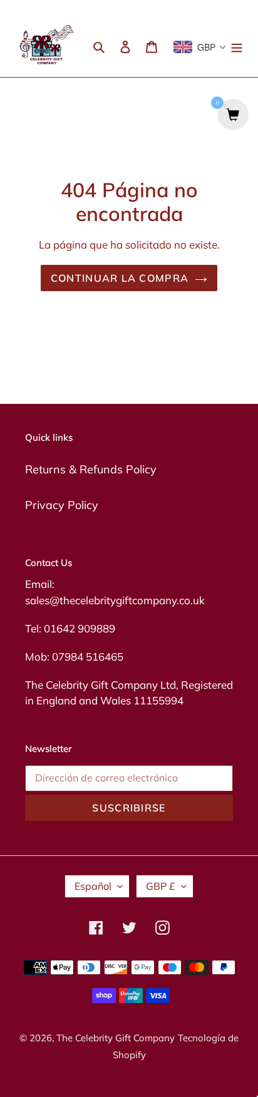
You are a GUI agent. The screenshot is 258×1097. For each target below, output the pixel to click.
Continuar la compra (119, 278)
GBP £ (160, 886)
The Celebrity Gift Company (115, 1038)
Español (93, 886)
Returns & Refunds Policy (91, 469)
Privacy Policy (61, 505)
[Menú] (237, 45)
